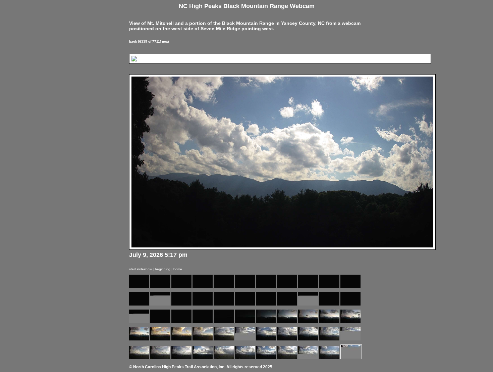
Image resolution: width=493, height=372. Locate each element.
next (165, 41)
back (133, 41)
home (177, 269)
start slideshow (140, 269)
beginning (162, 269)
